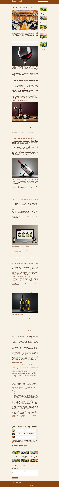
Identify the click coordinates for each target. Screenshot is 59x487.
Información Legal (32, 482)
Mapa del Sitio (31, 485)
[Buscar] (47, 1)
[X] (14, 445)
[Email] (24, 445)
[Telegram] (22, 445)
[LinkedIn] (21, 445)
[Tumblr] (19, 445)
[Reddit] (26, 445)
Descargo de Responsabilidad (33, 484)
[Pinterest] (16, 445)
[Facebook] (12, 445)
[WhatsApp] (17, 445)
